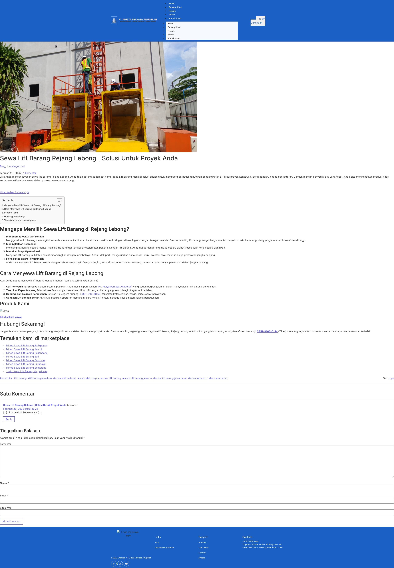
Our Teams (204, 547)
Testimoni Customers (164, 547)
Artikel (172, 14)
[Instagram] (120, 563)
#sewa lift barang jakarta (137, 378)
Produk (172, 11)
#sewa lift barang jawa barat (170, 378)
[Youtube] (126, 563)
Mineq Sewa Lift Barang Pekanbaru (26, 352)
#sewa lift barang (111, 378)
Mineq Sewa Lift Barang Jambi (24, 349)
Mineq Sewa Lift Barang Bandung (25, 360)
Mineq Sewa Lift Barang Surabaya (26, 363)
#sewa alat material (64, 378)
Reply (9, 419)
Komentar (5, 444)
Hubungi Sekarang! (14, 216)
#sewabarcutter (218, 378)
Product (202, 542)
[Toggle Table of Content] (57, 200)
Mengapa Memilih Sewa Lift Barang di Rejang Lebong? (32, 205)
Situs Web (6, 508)
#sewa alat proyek (88, 378)
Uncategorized (16, 166)
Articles (202, 557)
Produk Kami (11, 212)
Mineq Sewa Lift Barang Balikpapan (26, 345)
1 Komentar (29, 173)
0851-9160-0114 (90, 293)
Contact (202, 552)
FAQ (157, 542)
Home (172, 3)
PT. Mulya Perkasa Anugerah (114, 286)
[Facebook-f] (114, 563)
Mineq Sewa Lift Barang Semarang (26, 367)
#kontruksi (6, 378)
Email (4, 495)
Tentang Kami (175, 7)
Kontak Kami (175, 18)
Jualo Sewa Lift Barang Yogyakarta (26, 371)
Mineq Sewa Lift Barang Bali (22, 356)
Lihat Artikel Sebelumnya (14, 192)
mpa (391, 378)
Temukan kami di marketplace (20, 220)
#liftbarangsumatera (40, 378)
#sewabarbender (198, 378)
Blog (2, 166)
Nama (4, 483)
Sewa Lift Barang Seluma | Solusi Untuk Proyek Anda (34, 405)
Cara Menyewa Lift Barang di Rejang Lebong (27, 209)
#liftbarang (20, 378)
